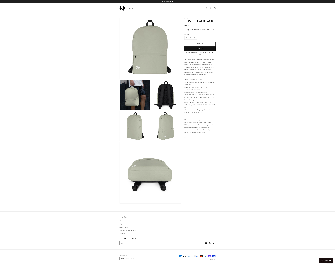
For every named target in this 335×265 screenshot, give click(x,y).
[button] (207, 8)
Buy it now (200, 48)
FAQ (121, 224)
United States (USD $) (126, 258)
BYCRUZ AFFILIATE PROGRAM (128, 230)
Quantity (186, 34)
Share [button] (188, 137)
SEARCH (122, 221)
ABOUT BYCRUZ (124, 227)
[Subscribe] (149, 243)
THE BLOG (122, 233)
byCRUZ (213, 259)
